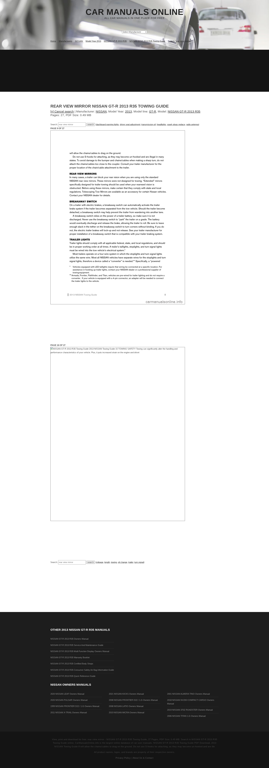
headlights (161, 124)
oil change (122, 562)
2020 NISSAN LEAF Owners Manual (67, 694)
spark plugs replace (176, 124)
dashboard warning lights (107, 124)
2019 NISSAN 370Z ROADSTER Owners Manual (190, 710)
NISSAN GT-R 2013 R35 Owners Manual (69, 639)
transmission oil (148, 124)
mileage (99, 562)
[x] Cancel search (62, 111)
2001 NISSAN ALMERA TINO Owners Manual (188, 694)
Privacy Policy (123, 758)
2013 (128, 111)
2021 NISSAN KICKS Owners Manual (126, 694)
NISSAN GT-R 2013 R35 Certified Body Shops (71, 664)
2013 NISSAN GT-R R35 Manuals (86, 629)
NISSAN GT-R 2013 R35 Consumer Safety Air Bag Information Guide (82, 670)
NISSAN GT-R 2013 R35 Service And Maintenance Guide (76, 645)
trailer (130, 562)
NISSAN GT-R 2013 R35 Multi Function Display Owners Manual (79, 651)
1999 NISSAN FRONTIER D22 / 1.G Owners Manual (74, 706)
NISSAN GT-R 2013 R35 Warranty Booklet (70, 657)
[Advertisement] (134, 70)
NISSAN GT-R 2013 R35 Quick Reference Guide (72, 676)
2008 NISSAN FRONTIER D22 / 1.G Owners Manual (133, 700)
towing (114, 562)
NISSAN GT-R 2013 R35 (184, 111)
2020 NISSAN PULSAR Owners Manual (68, 700)
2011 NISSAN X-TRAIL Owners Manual (68, 712)
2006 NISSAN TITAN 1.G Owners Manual (186, 716)
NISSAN (101, 111)
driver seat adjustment (130, 124)
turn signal (139, 562)
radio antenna (192, 124)
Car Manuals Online (134, 12)
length (107, 562)
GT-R (152, 111)
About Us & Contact (143, 758)
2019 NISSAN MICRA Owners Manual (126, 712)
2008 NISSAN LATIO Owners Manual (126, 706)
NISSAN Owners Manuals (70, 684)
